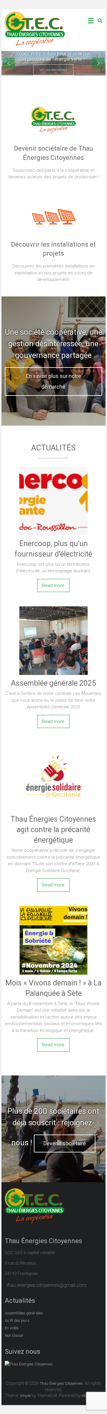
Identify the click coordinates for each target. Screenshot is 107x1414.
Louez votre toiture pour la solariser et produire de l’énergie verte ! (53, 56)
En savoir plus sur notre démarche (53, 381)
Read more (53, 585)
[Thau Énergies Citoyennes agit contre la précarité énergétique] (53, 743)
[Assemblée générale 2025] (53, 607)
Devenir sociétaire (64, 1143)
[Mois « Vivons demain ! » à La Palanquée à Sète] (53, 907)
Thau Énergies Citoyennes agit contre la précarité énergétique (53, 829)
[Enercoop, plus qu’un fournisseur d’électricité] (53, 467)
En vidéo (11, 1328)
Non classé (14, 1335)
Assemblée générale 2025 (53, 683)
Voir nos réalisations (53, 70)
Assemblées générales (24, 1313)
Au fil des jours (17, 1320)
